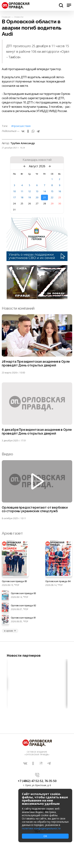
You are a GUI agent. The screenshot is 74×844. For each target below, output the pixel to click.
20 (37, 197)
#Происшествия (21, 126)
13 (37, 191)
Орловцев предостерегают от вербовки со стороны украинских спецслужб (35, 509)
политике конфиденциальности (41, 828)
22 (52, 197)
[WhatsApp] (33, 131)
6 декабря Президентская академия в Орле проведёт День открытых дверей (37, 431)
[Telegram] (38, 131)
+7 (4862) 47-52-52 (30, 781)
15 (52, 191)
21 (44, 197)
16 (59, 191)
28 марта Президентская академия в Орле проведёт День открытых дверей (36, 363)
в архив (8, 630)
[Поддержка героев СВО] (37, 260)
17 (14, 197)
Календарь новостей (37, 159)
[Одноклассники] (28, 131)
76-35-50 (50, 781)
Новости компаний (18, 308)
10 (14, 191)
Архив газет (12, 533)
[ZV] (37, 298)
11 (22, 191)
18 (22, 197)
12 (29, 191)
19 (29, 197)
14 (44, 191)
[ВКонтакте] (23, 131)
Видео (7, 454)
